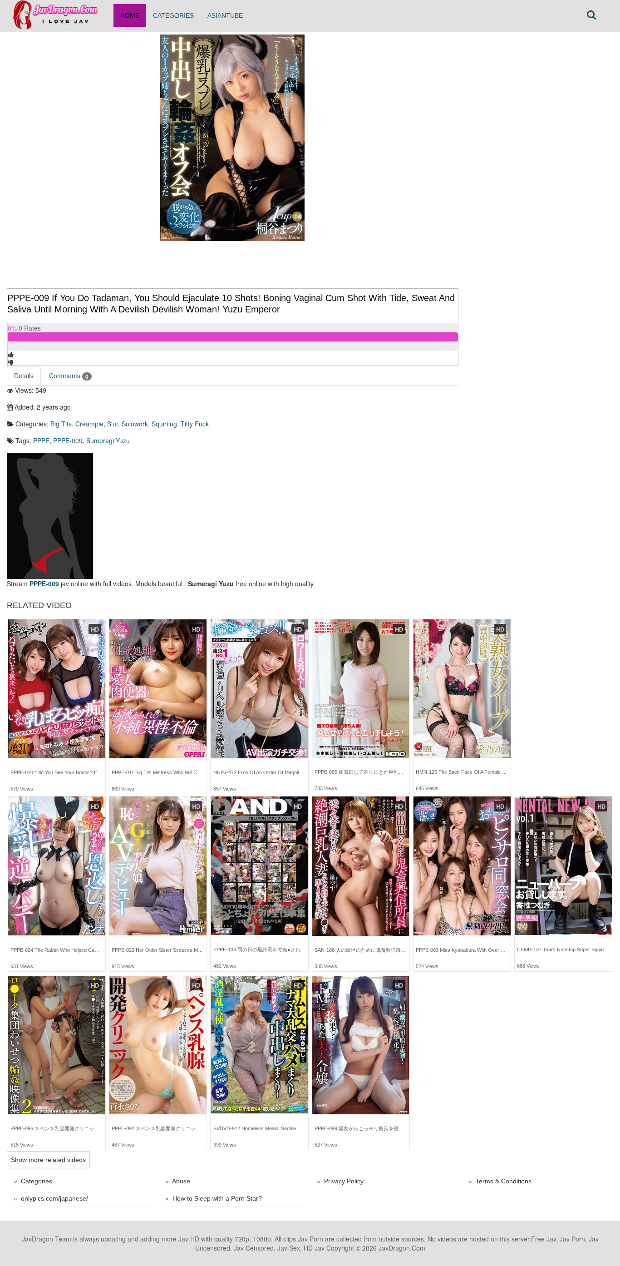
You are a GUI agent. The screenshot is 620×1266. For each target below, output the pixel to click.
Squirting (164, 423)
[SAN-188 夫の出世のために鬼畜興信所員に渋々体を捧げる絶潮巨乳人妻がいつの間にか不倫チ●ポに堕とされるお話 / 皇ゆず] (360, 866)
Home (129, 15)
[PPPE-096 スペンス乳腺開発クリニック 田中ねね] (56, 1045)
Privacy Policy (344, 1181)
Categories (173, 15)
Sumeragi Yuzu (108, 440)
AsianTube (225, 15)
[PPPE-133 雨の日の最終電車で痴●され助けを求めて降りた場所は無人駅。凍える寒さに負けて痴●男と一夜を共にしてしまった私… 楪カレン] (259, 865)
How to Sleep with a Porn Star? (217, 1198)
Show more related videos (48, 1159)
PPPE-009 (68, 440)
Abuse (181, 1181)
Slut (112, 423)
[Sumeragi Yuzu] (50, 514)
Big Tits (61, 423)
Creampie (89, 423)
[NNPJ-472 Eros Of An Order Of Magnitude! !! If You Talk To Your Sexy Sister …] (259, 688)
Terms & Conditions (503, 1181)
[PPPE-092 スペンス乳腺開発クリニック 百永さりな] (158, 1045)
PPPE (41, 440)
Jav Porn (310, 1238)
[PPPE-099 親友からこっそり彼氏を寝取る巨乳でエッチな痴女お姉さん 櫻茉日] (360, 1045)
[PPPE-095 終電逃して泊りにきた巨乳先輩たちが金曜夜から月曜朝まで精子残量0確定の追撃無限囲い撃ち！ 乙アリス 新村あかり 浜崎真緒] (360, 688)
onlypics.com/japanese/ (54, 1198)
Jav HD (188, 1238)
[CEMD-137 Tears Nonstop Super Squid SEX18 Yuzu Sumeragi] (563, 865)
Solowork (135, 423)
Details (24, 375)
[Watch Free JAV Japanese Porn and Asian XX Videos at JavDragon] (60, 11)
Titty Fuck (195, 423)
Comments (69, 376)
